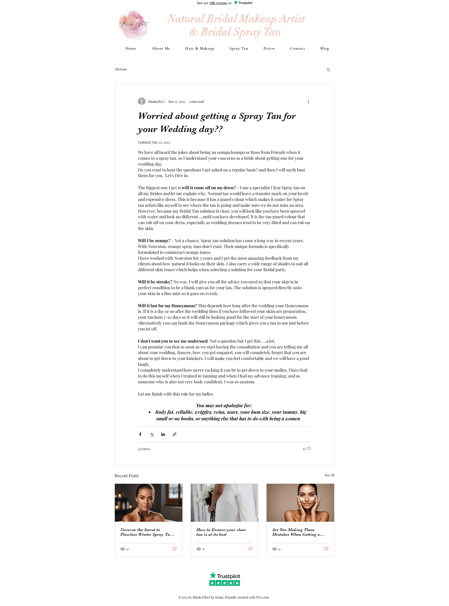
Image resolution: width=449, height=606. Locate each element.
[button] (328, 69)
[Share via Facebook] (140, 434)
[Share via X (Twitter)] (151, 434)
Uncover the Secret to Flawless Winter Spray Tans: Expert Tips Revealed (148, 532)
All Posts (121, 69)
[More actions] (308, 101)
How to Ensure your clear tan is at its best (221, 532)
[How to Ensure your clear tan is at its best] (224, 503)
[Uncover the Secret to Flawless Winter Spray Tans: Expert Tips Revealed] (148, 503)
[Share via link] (174, 434)
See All (329, 475)
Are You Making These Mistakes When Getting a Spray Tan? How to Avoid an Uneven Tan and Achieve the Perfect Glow (300, 532)
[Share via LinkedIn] (163, 434)
